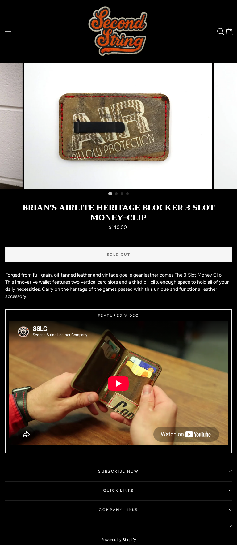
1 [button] (110, 193)
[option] (119, 126)
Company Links (118, 509)
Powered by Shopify (118, 539)
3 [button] (122, 193)
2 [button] (116, 193)
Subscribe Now (118, 471)
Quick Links (118, 490)
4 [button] (127, 193)
